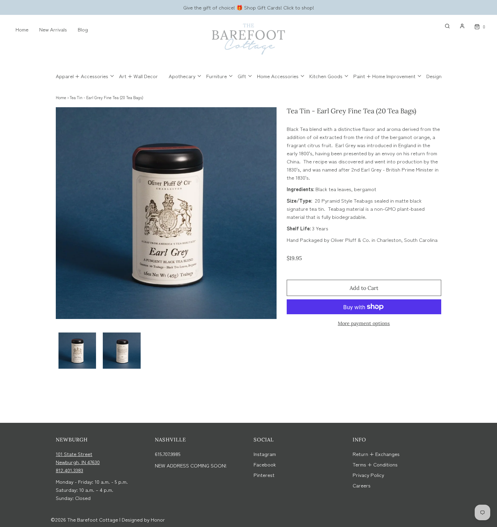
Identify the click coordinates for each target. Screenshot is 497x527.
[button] (77, 351)
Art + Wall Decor (138, 75)
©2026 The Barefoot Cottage (84, 519)
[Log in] (458, 26)
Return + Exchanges (376, 453)
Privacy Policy (368, 474)
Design (434, 75)
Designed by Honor (143, 519)
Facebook (265, 464)
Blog (83, 29)
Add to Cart (364, 287)
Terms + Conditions (375, 464)
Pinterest (264, 474)
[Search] (443, 26)
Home (22, 29)
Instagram (265, 453)
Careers (362, 485)
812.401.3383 (69, 470)
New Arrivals (53, 29)
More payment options (364, 323)
